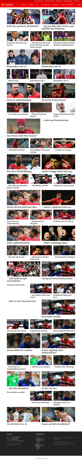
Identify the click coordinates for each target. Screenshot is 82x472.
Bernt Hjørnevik (15, 438)
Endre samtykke (46, 453)
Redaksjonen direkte (40, 439)
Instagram (39, 446)
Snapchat (38, 447)
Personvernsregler (37, 453)
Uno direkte (38, 441)
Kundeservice (38, 438)
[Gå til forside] (7, 5)
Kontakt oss (77, 1)
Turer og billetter (46, 4)
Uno (37, 4)
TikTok (37, 448)
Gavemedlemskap (39, 1)
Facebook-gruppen (40, 444)
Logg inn (64, 4)
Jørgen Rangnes (15, 439)
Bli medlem (70, 4)
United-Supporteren (49, 1)
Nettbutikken (56, 4)
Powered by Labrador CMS (41, 458)
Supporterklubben (68, 1)
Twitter (38, 443)
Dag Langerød (17, 436)
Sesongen (31, 4)
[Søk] (77, 5)
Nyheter (23, 4)
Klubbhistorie (59, 1)
